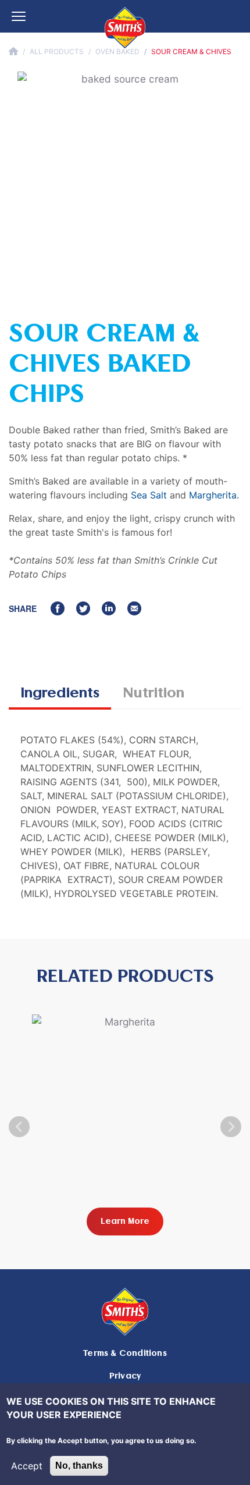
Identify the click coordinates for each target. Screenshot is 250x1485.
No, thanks (79, 1465)
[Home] (125, 28)
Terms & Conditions (125, 1353)
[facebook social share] (58, 608)
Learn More (125, 1221)
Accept (26, 1466)
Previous (19, 1126)
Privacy (125, 1376)
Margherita (213, 495)
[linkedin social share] (109, 608)
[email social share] (134, 608)
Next (230, 1126)
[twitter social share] (83, 608)
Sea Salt (149, 495)
